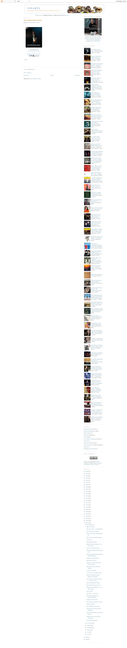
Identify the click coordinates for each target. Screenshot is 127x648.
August (89, 629)
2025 (87, 473)
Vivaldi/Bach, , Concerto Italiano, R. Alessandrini (96, 382)
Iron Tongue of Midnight (89, 439)
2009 (87, 509)
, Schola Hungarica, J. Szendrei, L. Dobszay (96, 58)
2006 (87, 516)
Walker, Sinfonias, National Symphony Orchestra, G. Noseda (96, 94)
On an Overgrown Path (89, 444)
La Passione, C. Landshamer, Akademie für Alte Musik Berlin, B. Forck (96, 246)
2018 (87, 489)
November (89, 623)
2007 (87, 514)
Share (25, 59)
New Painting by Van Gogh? (93, 606)
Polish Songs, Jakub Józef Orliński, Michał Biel (97, 353)
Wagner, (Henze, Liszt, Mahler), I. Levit (95, 216)
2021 (87, 482)
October (89, 625)
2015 (87, 496)
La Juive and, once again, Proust (94, 572)
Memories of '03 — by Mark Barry (95, 529)
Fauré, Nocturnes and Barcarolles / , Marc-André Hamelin (97, 116)
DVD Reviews (65, 15)
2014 (87, 498)
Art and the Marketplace (92, 620)
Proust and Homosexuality (93, 531)
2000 (87, 639)
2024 (87, 475)
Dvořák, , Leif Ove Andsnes (95, 187)
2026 (87, 471)
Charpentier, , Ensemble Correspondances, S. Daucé (96, 80)
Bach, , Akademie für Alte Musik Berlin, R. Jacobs (97, 332)
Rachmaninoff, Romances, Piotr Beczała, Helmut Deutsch (97, 131)
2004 (87, 520)
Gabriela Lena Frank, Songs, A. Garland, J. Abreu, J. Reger (96, 267)
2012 (87, 502)
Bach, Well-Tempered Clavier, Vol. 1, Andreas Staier (96, 174)
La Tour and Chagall (91, 570)
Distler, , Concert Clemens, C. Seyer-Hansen (96, 72)
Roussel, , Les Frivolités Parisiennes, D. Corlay (97, 412)
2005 (87, 518)
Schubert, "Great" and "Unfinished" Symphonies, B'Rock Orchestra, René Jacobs (96, 260)
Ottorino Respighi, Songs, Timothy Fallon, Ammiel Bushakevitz (97, 310)
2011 (87, 505)
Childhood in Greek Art (92, 599)
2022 (87, 480)
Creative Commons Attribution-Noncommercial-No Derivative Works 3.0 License (93, 463)
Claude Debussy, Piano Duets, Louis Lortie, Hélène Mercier (96, 223)
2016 (87, 493)
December (89, 524)
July (88, 632)
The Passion (89, 539)
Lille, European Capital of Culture (95, 601)
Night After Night (88, 431)
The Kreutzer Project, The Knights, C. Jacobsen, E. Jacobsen (97, 238)
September (89, 627)
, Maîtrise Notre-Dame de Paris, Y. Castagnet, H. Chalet (96, 375)
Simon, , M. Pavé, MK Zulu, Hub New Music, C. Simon (97, 297)
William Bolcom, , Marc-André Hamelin (96, 325)
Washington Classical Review (91, 448)
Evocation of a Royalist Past (93, 548)
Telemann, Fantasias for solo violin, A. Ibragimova (96, 201)
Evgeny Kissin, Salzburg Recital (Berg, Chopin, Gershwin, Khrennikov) (96, 230)
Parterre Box (87, 442)
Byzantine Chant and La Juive (94, 585)
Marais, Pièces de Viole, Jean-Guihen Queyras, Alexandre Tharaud (96, 167)
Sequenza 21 (87, 446)
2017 (87, 491)
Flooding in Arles (91, 604)
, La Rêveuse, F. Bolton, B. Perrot (96, 146)
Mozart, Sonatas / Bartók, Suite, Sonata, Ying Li (97, 208)
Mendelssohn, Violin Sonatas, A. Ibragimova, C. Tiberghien (96, 397)
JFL (53, 15)
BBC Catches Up (91, 526)
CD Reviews (38, 15)
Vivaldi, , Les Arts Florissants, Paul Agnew (96, 289)
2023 (87, 478)
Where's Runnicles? (88, 433)
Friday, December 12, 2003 (33, 22)
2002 (87, 637)
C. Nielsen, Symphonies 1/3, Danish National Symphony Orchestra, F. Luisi (96, 180)
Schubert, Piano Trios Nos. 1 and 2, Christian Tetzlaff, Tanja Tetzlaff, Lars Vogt (96, 160)
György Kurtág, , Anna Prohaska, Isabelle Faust (96, 252)
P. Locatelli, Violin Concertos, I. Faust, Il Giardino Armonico (96, 138)
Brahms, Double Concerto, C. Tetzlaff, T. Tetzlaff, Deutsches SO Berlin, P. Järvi (96, 86)
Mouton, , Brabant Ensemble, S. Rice (96, 282)
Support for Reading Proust (93, 558)
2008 (87, 511)
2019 (87, 487)
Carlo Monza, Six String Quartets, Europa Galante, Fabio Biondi (97, 347)
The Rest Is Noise (88, 429)
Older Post (77, 75)
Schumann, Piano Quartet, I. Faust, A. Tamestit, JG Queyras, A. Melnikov (97, 65)
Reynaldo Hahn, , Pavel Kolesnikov (96, 317)
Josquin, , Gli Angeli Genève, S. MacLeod (96, 101)
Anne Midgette (87, 437)
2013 (87, 500)
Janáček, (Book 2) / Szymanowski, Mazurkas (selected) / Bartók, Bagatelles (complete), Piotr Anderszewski (93, 39)
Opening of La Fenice (92, 560)
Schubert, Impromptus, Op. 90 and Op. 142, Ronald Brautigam (96, 109)
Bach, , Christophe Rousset (97, 50)
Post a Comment (27, 72)
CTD (43, 15)
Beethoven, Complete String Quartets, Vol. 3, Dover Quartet (96, 194)
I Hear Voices (87, 441)
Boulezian (86, 435)
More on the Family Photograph (94, 537)
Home (52, 75)
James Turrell (90, 591)
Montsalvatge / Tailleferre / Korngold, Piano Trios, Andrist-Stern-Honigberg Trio (97, 153)
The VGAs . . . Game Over (92, 593)
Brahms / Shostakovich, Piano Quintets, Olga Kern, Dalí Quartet (96, 404)
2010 (87, 507)
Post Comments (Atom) (35, 78)
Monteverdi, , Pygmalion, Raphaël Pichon (97, 123)
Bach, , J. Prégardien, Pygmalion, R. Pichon (96, 389)
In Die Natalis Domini (92, 542)
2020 (87, 484)
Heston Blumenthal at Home (33, 20)
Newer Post (26, 75)
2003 (87, 523)
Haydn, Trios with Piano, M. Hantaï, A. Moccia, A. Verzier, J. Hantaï (96, 303)
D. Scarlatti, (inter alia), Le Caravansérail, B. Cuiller (97, 360)
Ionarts (33, 8)
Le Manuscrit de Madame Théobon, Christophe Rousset (97, 418)
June (88, 634)
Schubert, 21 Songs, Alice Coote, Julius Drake (97, 339)
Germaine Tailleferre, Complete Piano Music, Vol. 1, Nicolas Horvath (96, 368)
